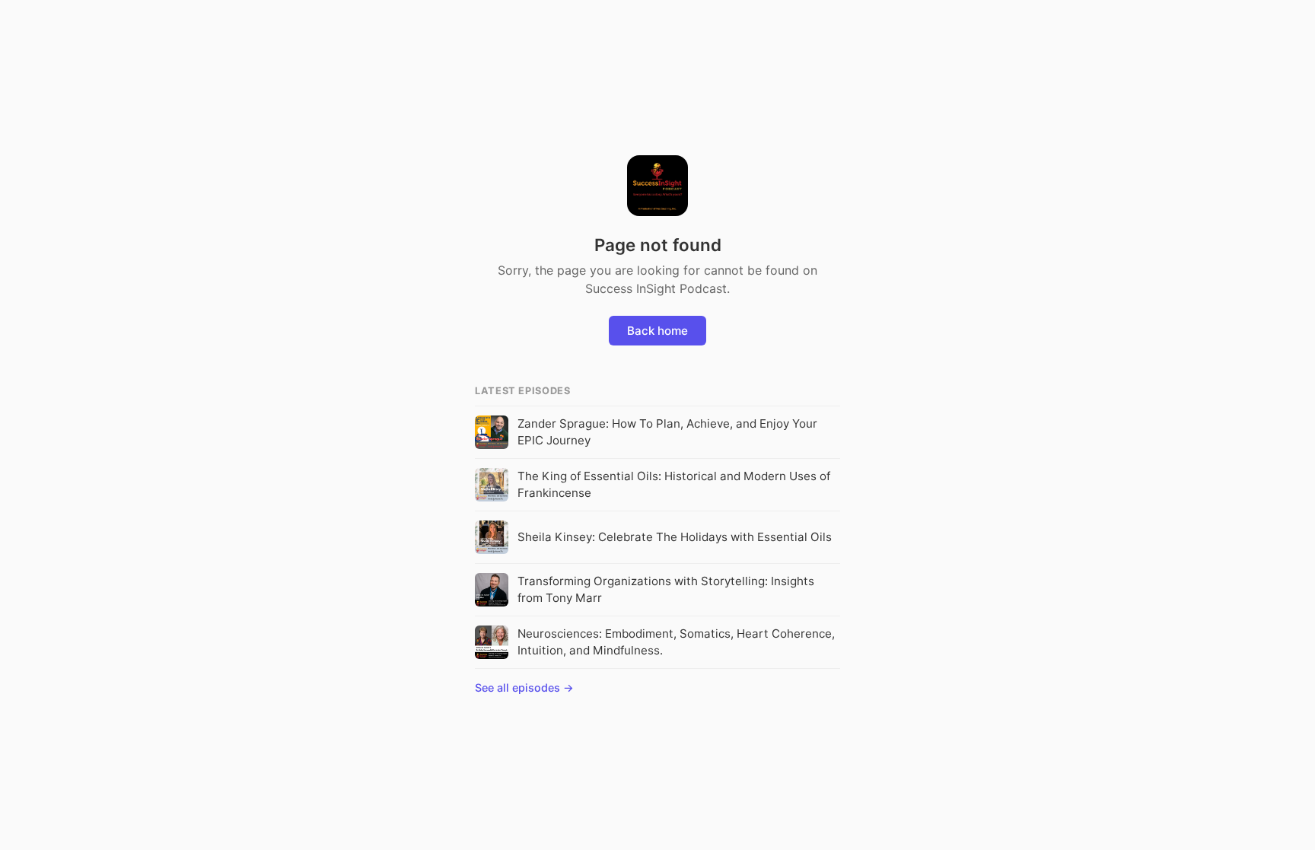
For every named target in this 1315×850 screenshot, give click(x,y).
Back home (657, 330)
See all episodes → (524, 687)
